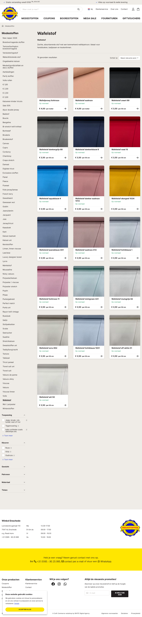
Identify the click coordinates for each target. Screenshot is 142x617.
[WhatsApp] (65, 584)
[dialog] (25, 602)
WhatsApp (106, 561)
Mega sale (89, 18)
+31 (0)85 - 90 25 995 (10, 537)
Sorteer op (114, 58)
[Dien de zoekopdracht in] (78, 9)
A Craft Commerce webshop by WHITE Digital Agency (71, 613)
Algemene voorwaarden (109, 613)
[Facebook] (53, 584)
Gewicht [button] (5, 467)
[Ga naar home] (11, 13)
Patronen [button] (6, 474)
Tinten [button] (4, 490)
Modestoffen (29, 18)
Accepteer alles (25, 609)
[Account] (133, 9)
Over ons (114, 9)
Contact (124, 9)
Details (16, 603)
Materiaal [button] (6, 482)
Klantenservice (102, 9)
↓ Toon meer (7, 436)
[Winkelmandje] (138, 9)
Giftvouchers (131, 18)
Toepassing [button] (7, 415)
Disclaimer (124, 613)
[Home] (3, 26)
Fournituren (109, 18)
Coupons (49, 18)
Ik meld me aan (120, 594)
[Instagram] (59, 584)
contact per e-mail (74, 561)
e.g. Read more (8, 533)
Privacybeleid (135, 613)
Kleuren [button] (5, 443)
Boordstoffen (69, 18)
